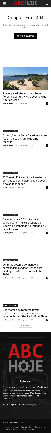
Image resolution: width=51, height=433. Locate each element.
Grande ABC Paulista (10, 89)
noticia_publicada (10, 103)
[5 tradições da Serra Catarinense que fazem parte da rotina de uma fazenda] (25, 120)
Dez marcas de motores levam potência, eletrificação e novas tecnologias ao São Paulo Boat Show (25, 313)
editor (5, 187)
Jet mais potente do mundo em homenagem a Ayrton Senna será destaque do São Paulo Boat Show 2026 (23, 269)
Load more (25, 325)
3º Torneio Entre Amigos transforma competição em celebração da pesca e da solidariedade (25, 180)
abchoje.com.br (33, 404)
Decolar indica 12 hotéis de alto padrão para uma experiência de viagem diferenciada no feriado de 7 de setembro (24, 224)
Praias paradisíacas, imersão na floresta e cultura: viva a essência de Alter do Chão (24, 96)
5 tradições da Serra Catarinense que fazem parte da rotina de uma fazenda (25, 138)
